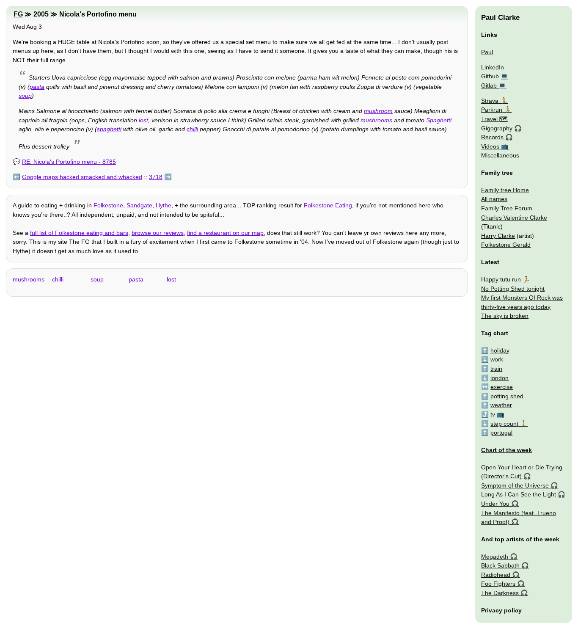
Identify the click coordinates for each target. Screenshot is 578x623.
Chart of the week (506, 450)
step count (504, 423)
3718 (155, 177)
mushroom (378, 111)
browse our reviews (158, 232)
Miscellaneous (500, 155)
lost (143, 120)
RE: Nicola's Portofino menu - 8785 (69, 161)
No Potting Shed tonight (513, 288)
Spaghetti (438, 120)
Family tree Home (505, 190)
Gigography (496, 128)
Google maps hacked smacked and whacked (82, 177)
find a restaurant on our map (225, 232)
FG (18, 14)
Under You (495, 503)
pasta (37, 86)
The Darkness (500, 593)
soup (25, 95)
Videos (490, 146)
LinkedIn (492, 67)
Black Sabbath (500, 565)
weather (501, 405)
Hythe (163, 205)
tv (492, 414)
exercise (501, 386)
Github (490, 76)
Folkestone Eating (328, 205)
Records (492, 137)
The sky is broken (504, 315)
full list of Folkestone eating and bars (79, 232)
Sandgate (139, 205)
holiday (499, 350)
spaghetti (109, 129)
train (496, 368)
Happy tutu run (501, 279)
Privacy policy (501, 610)
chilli (192, 129)
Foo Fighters (498, 583)
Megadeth (494, 556)
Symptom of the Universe (515, 485)
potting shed (506, 396)
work (496, 359)
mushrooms (376, 120)
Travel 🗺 (494, 119)
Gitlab (489, 85)
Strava (489, 100)
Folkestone (108, 205)
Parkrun (491, 109)
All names (494, 199)
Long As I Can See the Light (518, 494)
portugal (501, 432)
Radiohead (495, 574)
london (499, 378)
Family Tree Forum (506, 208)
